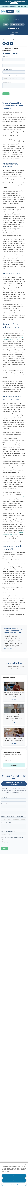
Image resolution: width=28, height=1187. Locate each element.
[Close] (25, 1164)
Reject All (14, 1180)
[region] (14, 1174)
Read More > (14, 699)
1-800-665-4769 (22, 6)
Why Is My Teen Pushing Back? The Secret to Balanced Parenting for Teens (14, 694)
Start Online (10, 11)
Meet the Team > (8, 648)
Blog (9, 19)
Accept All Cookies (14, 1176)
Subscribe (14, 765)
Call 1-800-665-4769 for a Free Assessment (15, 783)
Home (3, 19)
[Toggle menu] (25, 11)
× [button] (26, 1)
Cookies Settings (14, 1184)
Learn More (14, 3)
